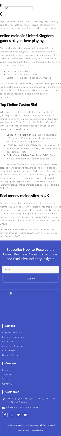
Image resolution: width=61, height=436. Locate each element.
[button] (51, 9)
